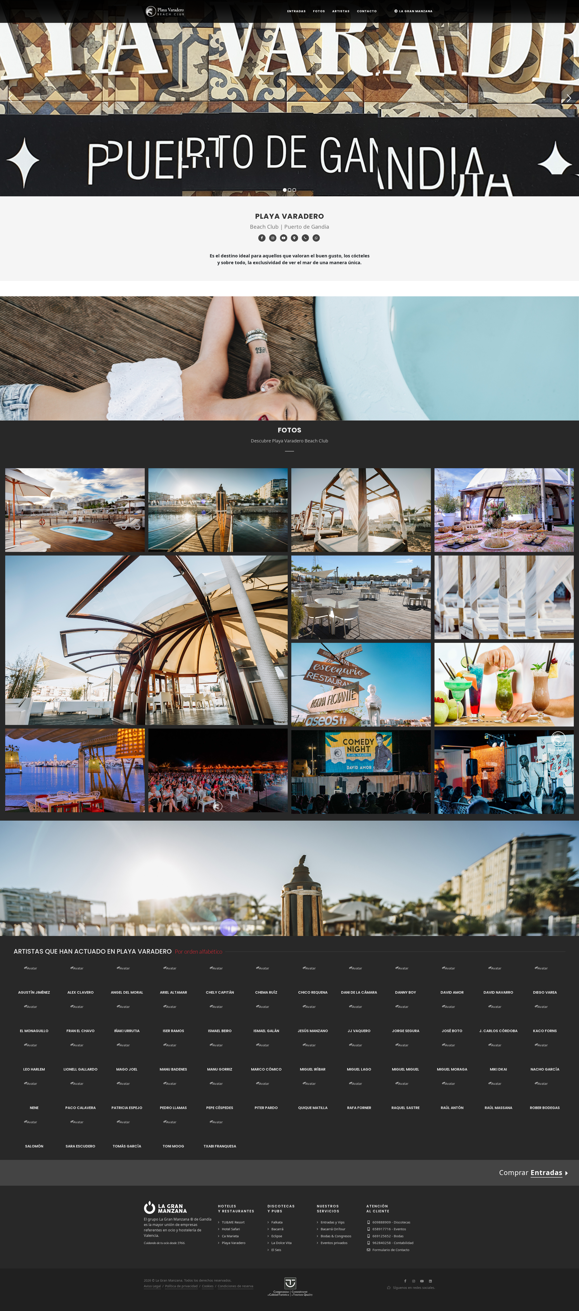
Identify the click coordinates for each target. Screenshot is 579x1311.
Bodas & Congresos (336, 1236)
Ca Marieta (230, 1236)
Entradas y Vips (332, 1222)
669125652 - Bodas (388, 1236)
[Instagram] (272, 238)
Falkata (276, 1222)
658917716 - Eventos (389, 1229)
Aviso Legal (152, 1286)
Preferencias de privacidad (58, 1292)
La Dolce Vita (281, 1242)
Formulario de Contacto (391, 1249)
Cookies (208, 1286)
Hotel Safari (231, 1229)
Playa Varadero (233, 1242)
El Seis (276, 1249)
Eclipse (276, 1236)
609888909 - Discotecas (391, 1222)
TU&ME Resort (233, 1222)
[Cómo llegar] (294, 238)
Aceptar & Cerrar (58, 1281)
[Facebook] (262, 238)
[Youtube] (283, 238)
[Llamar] (305, 238)
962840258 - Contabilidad (393, 1242)
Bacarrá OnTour (333, 1229)
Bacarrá (277, 1229)
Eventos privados (334, 1242)
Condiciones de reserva (235, 1286)
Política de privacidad (181, 1286)
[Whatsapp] (316, 238)
